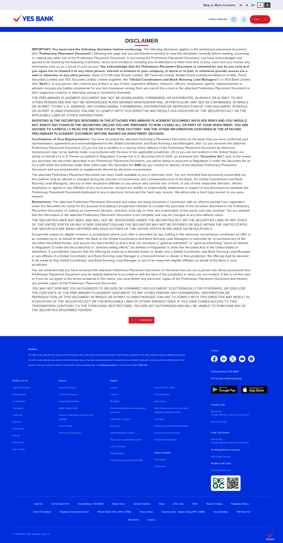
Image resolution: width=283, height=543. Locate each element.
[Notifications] (244, 19)
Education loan (18, 442)
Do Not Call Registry (162, 394)
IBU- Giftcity (114, 401)
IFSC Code (178, 504)
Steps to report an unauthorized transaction (126, 440)
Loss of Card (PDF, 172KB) (164, 388)
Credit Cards (17, 415)
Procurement (115, 426)
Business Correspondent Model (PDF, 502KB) (171, 426)
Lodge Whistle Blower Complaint (122, 433)
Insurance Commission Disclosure (167, 433)
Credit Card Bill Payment (68, 394)
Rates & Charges (214, 504)
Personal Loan (18, 429)
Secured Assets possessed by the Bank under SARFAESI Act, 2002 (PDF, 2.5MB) (171, 410)
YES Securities (159, 466)
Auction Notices (160, 401)
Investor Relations (142, 504)
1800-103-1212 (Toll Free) (220, 470)
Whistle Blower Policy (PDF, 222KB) (114, 512)
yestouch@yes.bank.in (108, 365)
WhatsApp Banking (117, 453)
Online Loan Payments (67, 388)
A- (241, 5)
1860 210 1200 (216, 412)
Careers (151, 520)
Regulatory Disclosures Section (74, 512)
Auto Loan (16, 436)
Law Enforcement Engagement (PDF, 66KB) (126, 460)
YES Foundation (160, 460)
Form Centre (159, 419)
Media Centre (118, 504)
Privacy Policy (146, 512)
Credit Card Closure (117, 447)
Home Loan (17, 422)
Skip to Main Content (219, 5)
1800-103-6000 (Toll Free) (220, 457)
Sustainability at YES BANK (90, 504)
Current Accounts (19, 401)
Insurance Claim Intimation (69, 401)
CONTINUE (145, 320)
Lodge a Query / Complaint (120, 419)
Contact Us (114, 394)
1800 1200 (143, 365)
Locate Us (114, 388)
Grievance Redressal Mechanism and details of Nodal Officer (127, 410)
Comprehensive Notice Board (165, 440)
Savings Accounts (19, 394)
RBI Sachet (133, 520)
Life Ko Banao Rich (60, 504)
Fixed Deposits (18, 408)
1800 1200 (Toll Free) (219, 422)
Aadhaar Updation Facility (68, 408)
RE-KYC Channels (66, 426)
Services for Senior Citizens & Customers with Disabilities (76, 417)
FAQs (195, 504)
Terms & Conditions (42, 512)
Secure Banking (221, 512)
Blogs (161, 504)
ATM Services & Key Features (70, 433)
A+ (253, 5)
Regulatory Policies (240, 504)
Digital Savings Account (21, 388)
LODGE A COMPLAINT (218, 19)
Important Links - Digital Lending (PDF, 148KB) (183, 512)
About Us (38, 504)
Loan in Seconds (19, 449)
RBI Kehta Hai (243, 512)
